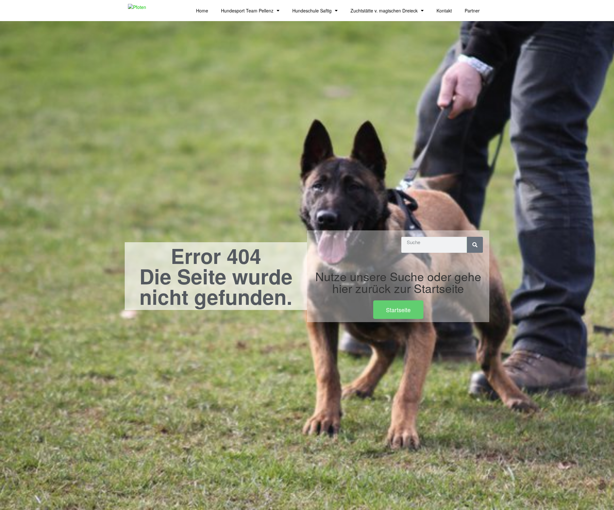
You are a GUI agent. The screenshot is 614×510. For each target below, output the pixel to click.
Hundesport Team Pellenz (247, 10)
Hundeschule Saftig (312, 10)
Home (202, 10)
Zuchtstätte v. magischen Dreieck (384, 10)
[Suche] (475, 245)
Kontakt (444, 10)
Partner (472, 10)
